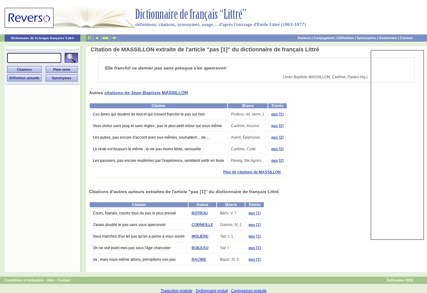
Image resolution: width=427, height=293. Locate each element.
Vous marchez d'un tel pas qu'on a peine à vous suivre (139, 236)
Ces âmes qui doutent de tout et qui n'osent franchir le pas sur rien (149, 114)
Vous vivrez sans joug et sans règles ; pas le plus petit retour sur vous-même (157, 126)
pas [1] (277, 114)
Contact (406, 38)
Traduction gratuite (177, 291)
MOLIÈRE (200, 236)
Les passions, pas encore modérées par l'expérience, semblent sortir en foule (158, 160)
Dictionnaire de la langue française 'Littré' (42, 38)
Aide (50, 280)
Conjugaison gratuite (249, 291)
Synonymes (366, 38)
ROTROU (200, 213)
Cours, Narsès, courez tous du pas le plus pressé (134, 213)
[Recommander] (114, 38)
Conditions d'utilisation (24, 280)
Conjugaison (324, 38)
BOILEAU (200, 248)
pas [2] (277, 126)
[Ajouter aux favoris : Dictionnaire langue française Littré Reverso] (97, 38)
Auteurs (304, 38)
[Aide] (90, 38)
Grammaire (388, 38)
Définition (346, 38)
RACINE (199, 259)
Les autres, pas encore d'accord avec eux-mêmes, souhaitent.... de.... (151, 137)
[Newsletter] (105, 38)
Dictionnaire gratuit (212, 291)
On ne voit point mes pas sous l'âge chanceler (132, 248)
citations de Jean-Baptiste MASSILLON (146, 92)
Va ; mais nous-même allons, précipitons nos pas (134, 259)
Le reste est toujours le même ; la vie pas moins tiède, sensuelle (147, 149)
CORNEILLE (202, 225)
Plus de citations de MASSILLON (252, 172)
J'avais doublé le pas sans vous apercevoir (129, 225)
